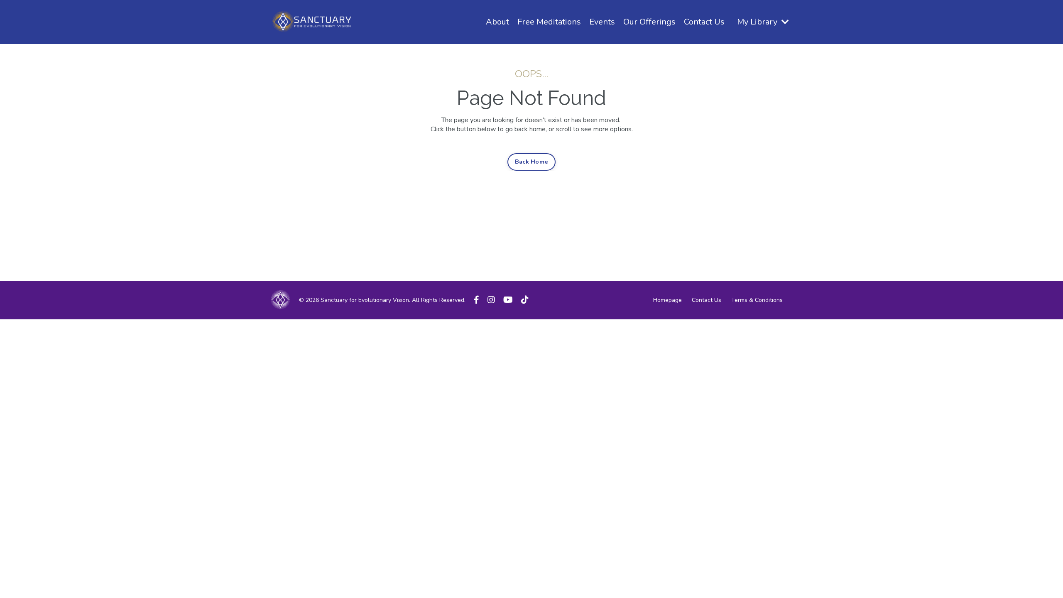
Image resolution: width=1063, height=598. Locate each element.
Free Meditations (549, 21)
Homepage (667, 300)
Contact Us (704, 21)
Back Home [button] (531, 161)
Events (602, 21)
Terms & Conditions (757, 300)
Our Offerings (649, 21)
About (497, 21)
